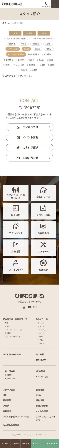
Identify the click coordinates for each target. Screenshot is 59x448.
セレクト (41, 333)
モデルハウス (30, 127)
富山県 (29, 33)
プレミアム (42, 330)
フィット (41, 323)
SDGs (38, 395)
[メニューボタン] (55, 4)
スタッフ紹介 (9, 390)
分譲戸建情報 (10, 378)
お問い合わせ (30, 157)
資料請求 (7, 411)
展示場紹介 (41, 371)
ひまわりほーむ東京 (12, 354)
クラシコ (41, 336)
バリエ (40, 340)
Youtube (29, 307)
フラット (41, 343)
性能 (6, 323)
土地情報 (8, 375)
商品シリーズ (42, 319)
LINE (35, 307)
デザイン (8, 326)
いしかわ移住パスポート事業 (16, 417)
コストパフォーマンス (13, 330)
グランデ (41, 326)
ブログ (6, 406)
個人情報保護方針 (11, 425)
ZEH (5, 395)
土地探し (8, 333)
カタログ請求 (30, 147)
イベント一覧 (52, 443)
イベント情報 (30, 137)
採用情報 (7, 400)
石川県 (15, 33)
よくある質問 (42, 411)
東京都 (43, 33)
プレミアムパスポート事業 (46, 418)
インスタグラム (24, 307)
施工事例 (40, 354)
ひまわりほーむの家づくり (15, 319)
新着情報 (40, 400)
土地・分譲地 (9, 371)
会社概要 (40, 390)
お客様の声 (41, 360)
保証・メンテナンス (12, 336)
